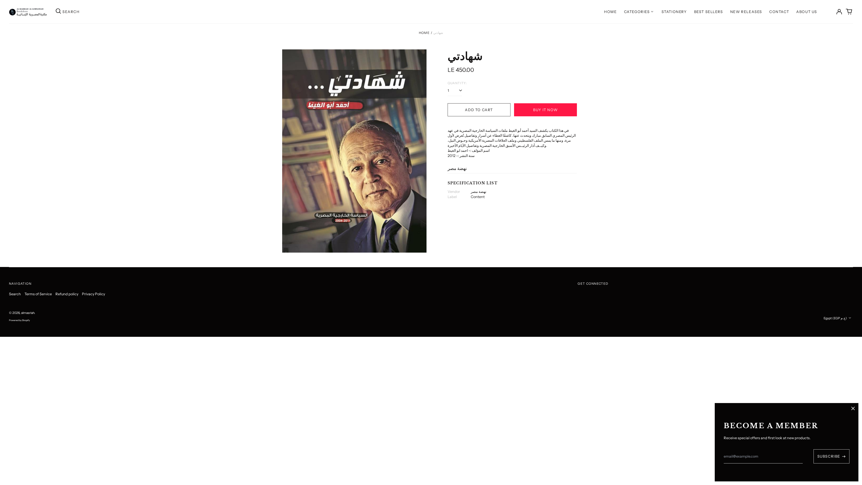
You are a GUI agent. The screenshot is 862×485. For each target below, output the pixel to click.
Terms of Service (38, 294)
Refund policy (66, 294)
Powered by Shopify (19, 320)
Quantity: (457, 83)
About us (806, 11)
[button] (849, 12)
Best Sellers (708, 11)
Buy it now (545, 110)
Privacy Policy (93, 294)
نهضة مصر (457, 168)
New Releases (746, 11)
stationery (674, 11)
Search (15, 294)
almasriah (27, 313)
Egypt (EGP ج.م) (836, 318)
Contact (779, 11)
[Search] (58, 11)
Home (610, 11)
